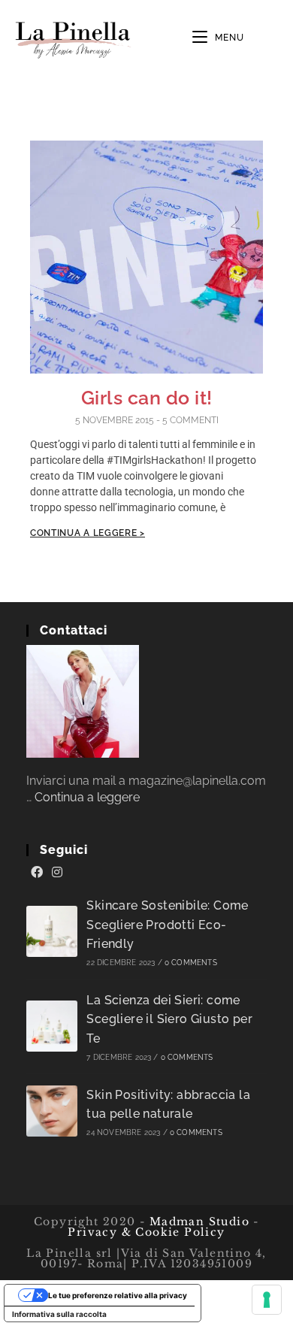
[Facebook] (37, 872)
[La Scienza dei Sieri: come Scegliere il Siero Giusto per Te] (51, 1026)
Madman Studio (197, 1221)
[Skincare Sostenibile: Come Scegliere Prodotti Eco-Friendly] (51, 931)
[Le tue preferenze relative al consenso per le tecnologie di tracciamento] (266, 1299)
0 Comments (191, 962)
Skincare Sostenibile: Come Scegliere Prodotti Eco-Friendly (167, 924)
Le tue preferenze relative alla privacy (117, 1295)
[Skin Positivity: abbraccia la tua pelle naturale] (51, 1111)
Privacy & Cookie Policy (146, 1232)
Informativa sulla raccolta (59, 1313)
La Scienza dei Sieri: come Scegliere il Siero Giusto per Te (169, 1019)
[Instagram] (57, 872)
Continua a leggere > (87, 533)
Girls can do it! (147, 397)
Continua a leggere (87, 797)
